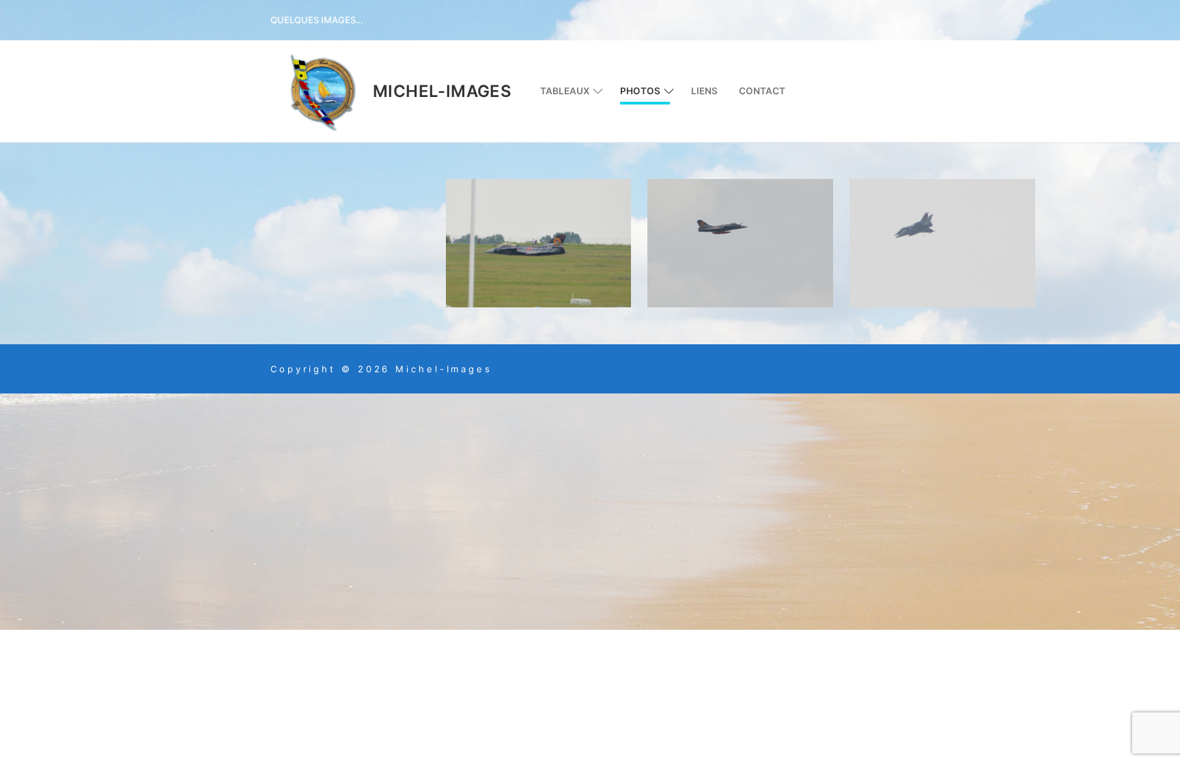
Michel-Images (442, 91)
